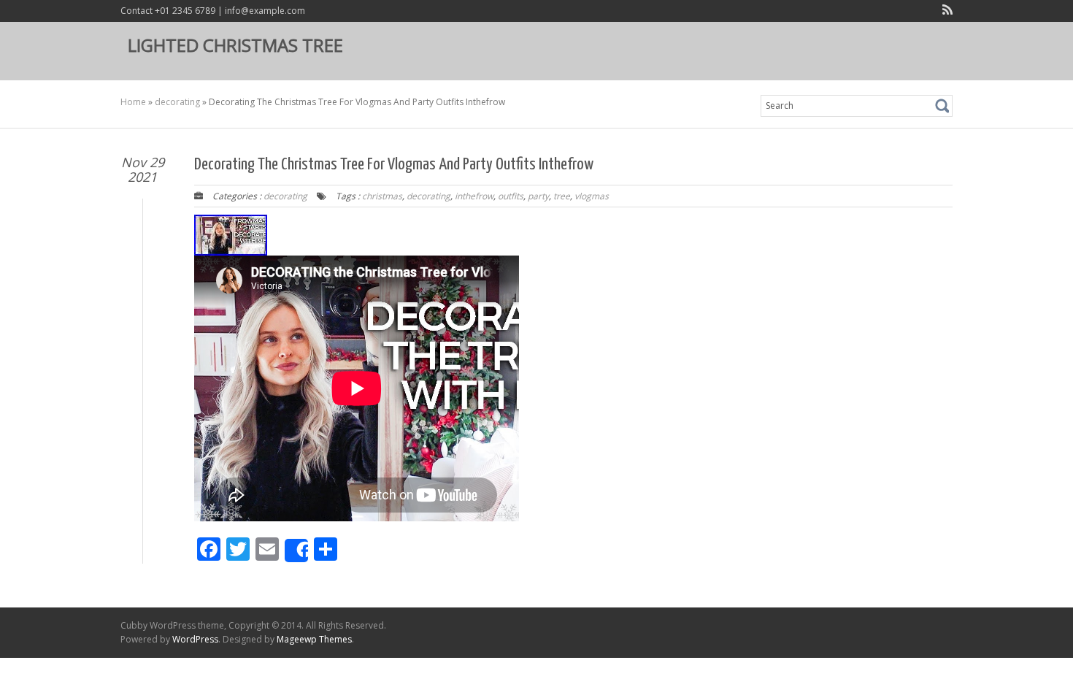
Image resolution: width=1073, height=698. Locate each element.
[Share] (296, 550)
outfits (510, 196)
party (538, 196)
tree (561, 196)
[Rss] (945, 11)
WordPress (195, 639)
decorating (177, 102)
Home (133, 102)
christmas (382, 196)
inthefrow (474, 196)
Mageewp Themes (314, 639)
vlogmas (591, 196)
